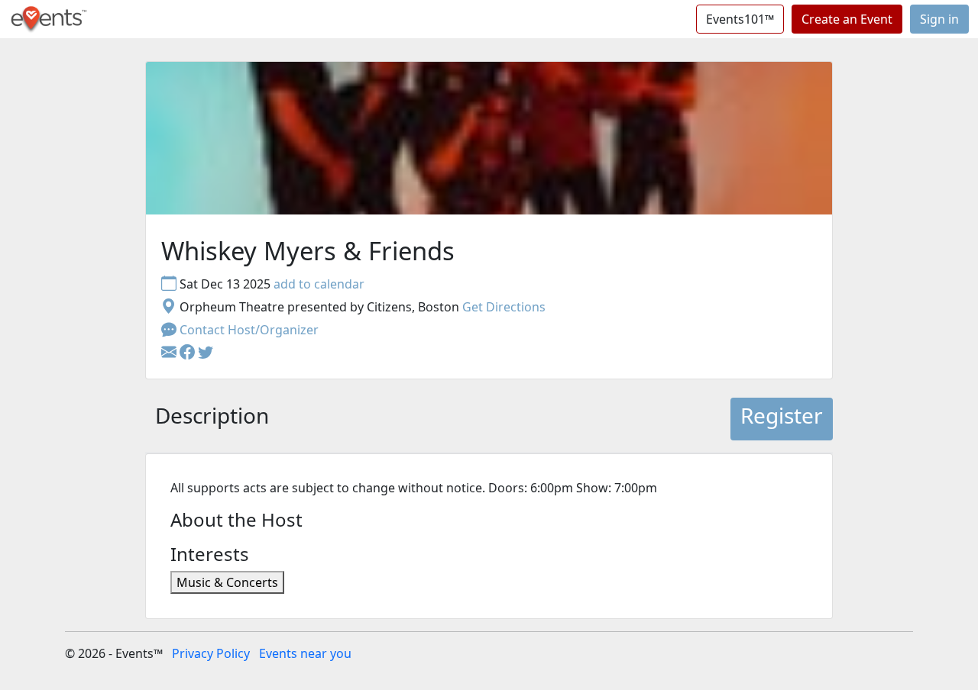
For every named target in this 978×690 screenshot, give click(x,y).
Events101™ (740, 19)
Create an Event (847, 19)
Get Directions (504, 306)
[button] (189, 352)
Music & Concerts (227, 582)
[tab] (212, 419)
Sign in (939, 19)
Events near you (305, 653)
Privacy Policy (211, 653)
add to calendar (319, 284)
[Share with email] (170, 352)
